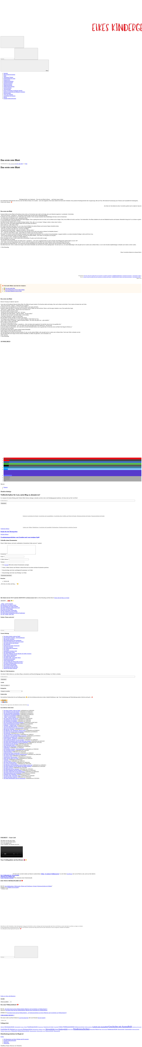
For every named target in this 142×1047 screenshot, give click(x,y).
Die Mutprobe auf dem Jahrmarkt (11, 769)
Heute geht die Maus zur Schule (61, 597)
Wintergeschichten (8, 85)
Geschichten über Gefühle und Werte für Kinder (65, 516)
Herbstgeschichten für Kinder (84, 516)
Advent (2, 1026)
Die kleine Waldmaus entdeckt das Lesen (10, 607)
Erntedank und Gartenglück (10, 774)
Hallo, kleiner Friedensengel (10, 655)
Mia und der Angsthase (9, 639)
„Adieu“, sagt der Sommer (7, 603)
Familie (25, 1026)
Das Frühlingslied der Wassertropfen (10, 875)
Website (2, 562)
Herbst (16, 1029)
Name (2, 556)
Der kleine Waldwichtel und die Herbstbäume (14, 771)
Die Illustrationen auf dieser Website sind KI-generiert (16, 1039)
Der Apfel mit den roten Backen (11, 643)
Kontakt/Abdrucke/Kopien (10, 98)
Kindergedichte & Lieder (9, 78)
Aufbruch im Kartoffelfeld (10, 715)
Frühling (61, 1026)
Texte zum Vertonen (8, 94)
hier (28, 704)
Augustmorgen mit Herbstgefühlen (12, 714)
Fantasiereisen (7, 80)
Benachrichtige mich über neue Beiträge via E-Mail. (14, 572)
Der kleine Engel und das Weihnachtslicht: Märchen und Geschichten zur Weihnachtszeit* (26, 1010)
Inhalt (5, 76)
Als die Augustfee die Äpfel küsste (12, 734)
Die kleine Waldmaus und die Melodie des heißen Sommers (17, 653)
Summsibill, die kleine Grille (10, 651)
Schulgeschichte (104, 1029)
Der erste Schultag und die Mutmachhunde (14, 722)
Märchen (97, 1029)
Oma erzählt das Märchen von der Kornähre (14, 739)
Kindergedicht (63, 1029)
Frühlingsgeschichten (8, 81)
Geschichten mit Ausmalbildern (46, 516)
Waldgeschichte (7, 1031)
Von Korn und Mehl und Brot (10, 726)
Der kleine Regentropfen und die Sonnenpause (14, 778)
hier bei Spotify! (41, 1017)
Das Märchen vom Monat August (8, 605)
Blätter (30, 527)
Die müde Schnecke (8, 647)
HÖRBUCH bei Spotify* (13, 887)
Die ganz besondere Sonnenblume (12, 713)
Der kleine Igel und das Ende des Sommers (14, 731)
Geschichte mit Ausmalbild (45, 527)
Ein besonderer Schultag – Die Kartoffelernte (14, 637)
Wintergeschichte (49, 1031)
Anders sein (25, 527)
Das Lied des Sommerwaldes (10, 665)
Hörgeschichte (50, 1029)
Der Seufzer (6, 649)
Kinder (56, 1029)
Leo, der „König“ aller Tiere (7, 614)
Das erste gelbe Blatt (10, 288)
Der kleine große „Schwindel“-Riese (12, 657)
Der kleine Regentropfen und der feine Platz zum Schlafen (17, 741)
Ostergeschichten (8, 88)
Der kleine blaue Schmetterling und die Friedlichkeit (13, 613)
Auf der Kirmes (7, 761)
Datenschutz (6, 1043)
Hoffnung (41, 1029)
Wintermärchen (57, 1031)
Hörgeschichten (7, 93)
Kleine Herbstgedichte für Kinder (11, 723)
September (6, 759)
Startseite (6, 73)
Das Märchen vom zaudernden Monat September (15, 735)
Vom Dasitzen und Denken (10, 664)
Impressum (6, 1041)
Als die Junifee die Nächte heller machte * (13, 661)
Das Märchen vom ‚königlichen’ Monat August (15, 730)
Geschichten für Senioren (9, 95)
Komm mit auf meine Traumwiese (11, 645)
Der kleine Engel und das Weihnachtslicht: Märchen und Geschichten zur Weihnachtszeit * (26, 1009)
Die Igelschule (7, 644)
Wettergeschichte (40, 1031)
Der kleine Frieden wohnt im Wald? (12, 636)
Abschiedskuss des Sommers (10, 719)
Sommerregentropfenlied (9, 659)
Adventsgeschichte (9, 1027)
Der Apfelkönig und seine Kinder (11, 711)
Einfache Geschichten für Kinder (30, 516)
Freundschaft (56, 1026)
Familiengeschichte (32, 1027)
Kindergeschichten (81, 1029)
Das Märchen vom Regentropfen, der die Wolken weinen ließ (18, 765)
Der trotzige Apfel (8, 755)
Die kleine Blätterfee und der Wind (13, 291)
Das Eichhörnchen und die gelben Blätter (15, 289)
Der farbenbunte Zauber (9, 652)
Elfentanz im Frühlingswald (8, 876)
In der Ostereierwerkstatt (7, 877)
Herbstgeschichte (27, 1029)
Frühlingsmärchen (88, 1026)
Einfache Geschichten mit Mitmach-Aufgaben (14, 91)
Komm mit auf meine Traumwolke (9, 610)
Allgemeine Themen (8, 77)
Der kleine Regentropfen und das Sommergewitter (15, 754)
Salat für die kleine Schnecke (10, 668)
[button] (8, 458)
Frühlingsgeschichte (68, 1027)
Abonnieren (3, 503)
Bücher (5, 97)
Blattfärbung (35, 527)
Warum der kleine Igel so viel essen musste (14, 641)
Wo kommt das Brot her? (9, 656)
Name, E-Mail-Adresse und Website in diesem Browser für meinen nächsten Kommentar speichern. (25, 567)
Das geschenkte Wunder (9, 750)
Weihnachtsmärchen (33, 1031)
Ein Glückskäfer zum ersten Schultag (9, 606)
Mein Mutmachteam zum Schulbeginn (12, 640)
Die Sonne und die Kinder (7, 609)
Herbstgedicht (20, 1029)
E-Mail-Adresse (5, 559)
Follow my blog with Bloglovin (8, 996)
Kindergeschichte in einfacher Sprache (68, 527)
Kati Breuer (69, 873)
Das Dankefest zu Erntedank (10, 721)
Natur (100, 1029)
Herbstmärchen (35, 1029)
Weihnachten (14, 1031)
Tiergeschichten (7, 89)
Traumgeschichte (128, 1029)
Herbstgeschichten (8, 84)
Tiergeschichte (121, 1029)
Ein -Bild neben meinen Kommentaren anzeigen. (15, 564)
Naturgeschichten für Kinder (98, 516)
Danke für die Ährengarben (10, 746)
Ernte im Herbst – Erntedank (10, 738)
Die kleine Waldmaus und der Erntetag (13, 770)
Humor (44, 1029)
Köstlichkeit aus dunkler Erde (10, 737)
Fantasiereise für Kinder (48, 1026)
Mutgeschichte (92, 1029)
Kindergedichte (70, 1029)
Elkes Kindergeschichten (9, 74)
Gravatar (6, 564)
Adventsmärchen (18, 1026)
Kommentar (4, 554)
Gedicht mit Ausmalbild (100, 1027)
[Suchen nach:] (8, 58)
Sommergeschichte (112, 1029)
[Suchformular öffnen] (12, 42)
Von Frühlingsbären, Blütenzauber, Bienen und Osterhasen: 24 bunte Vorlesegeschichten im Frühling (28, 886)
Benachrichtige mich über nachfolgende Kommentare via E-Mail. (17, 570)
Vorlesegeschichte (135, 1029)
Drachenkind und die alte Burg (11, 667)
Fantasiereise (40, 1026)
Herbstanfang (55, 527)
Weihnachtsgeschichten (9, 86)
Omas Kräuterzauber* (9, 660)
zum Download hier (23, 1017)
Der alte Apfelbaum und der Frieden (9, 611)
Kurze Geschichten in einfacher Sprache (13, 90)
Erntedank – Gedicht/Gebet (10, 725)
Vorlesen (2, 1031)
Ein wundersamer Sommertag (10, 648)
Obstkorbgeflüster (8, 751)
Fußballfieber (7, 747)
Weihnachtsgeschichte (23, 1031)
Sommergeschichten (8, 82)
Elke (26, 163)
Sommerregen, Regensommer (10, 757)
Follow (2, 1036)
